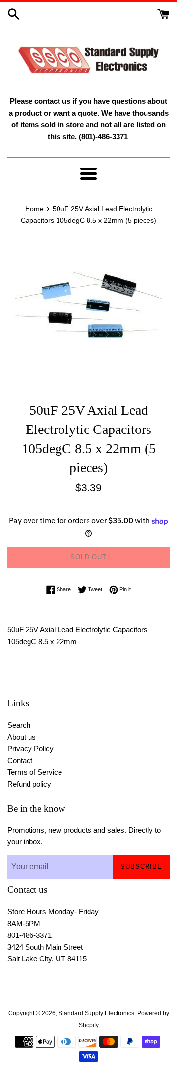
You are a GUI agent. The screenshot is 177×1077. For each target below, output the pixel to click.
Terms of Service (34, 772)
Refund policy (29, 784)
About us (21, 737)
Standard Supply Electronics (96, 1013)
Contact (19, 760)
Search (18, 725)
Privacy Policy (30, 748)
